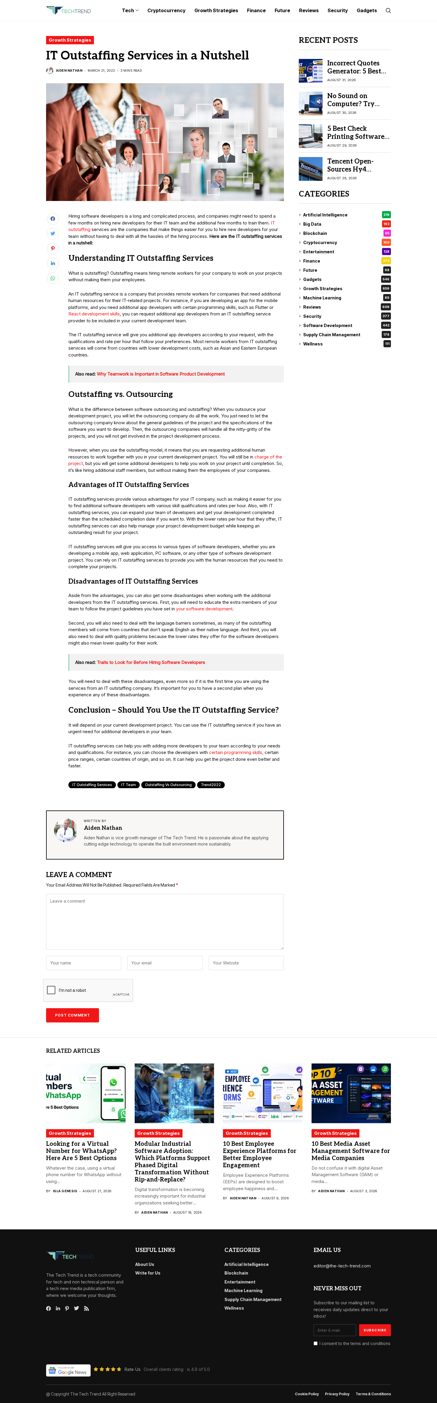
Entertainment (346, 251)
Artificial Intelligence (346, 214)
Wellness (346, 343)
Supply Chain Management (346, 334)
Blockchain (346, 233)
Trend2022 (211, 785)
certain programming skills (235, 752)
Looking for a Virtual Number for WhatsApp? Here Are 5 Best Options (81, 1151)
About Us (144, 1264)
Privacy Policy (337, 1394)
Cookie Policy (307, 1394)
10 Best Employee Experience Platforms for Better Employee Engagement (259, 1154)
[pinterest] (67, 1308)
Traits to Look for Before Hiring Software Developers (151, 662)
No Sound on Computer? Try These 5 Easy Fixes (356, 104)
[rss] (86, 1308)
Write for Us (148, 1272)
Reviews (346, 306)
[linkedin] (58, 1308)
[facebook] (48, 1308)
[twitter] (76, 1308)
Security (346, 316)
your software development (204, 609)
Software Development (346, 325)
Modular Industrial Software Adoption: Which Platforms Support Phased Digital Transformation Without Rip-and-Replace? (172, 1161)
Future (346, 270)
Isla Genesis (65, 1191)
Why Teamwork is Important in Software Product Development (161, 374)
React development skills (94, 314)
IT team (128, 785)
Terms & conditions (373, 1394)
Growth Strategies (70, 40)
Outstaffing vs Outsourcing (168, 785)
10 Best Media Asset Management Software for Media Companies (351, 1151)
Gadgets (346, 279)
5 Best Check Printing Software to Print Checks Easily (355, 140)
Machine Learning (346, 297)
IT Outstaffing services (92, 785)
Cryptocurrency (346, 242)
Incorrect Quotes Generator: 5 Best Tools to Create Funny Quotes (354, 75)
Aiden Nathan (69, 71)
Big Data (346, 224)
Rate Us (132, 1369)
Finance (346, 260)
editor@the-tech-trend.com (342, 1266)
